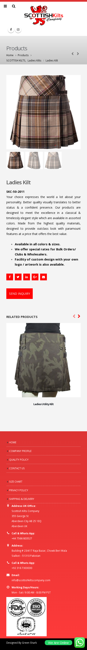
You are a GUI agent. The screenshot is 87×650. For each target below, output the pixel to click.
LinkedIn (26, 277)
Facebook (9, 277)
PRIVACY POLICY (18, 490)
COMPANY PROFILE (20, 451)
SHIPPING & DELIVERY (21, 499)
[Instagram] (18, 29)
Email (43, 277)
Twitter (18, 277)
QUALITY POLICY (19, 459)
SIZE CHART (15, 481)
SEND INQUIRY (19, 294)
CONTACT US (17, 468)
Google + (35, 277)
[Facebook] (11, 29)
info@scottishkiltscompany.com (31, 580)
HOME (12, 442)
